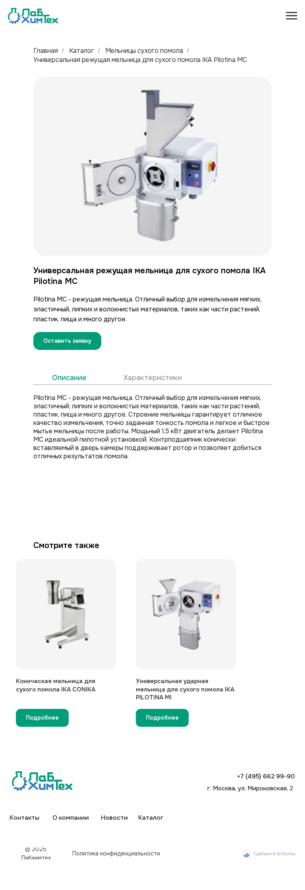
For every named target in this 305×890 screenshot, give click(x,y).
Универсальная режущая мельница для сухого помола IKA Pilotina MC (140, 60)
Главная (45, 50)
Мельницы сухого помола (144, 50)
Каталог (81, 50)
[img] (269, 853)
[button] (67, 341)
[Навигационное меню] (291, 16)
